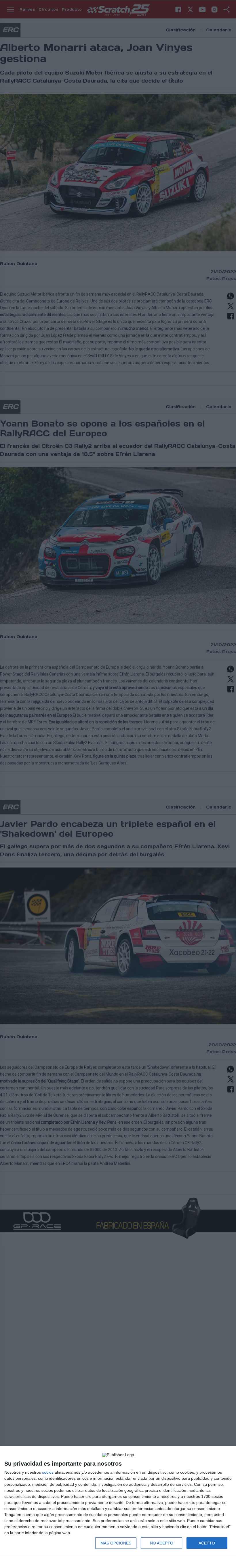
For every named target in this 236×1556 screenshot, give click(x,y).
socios (48, 1472)
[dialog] (118, 1501)
